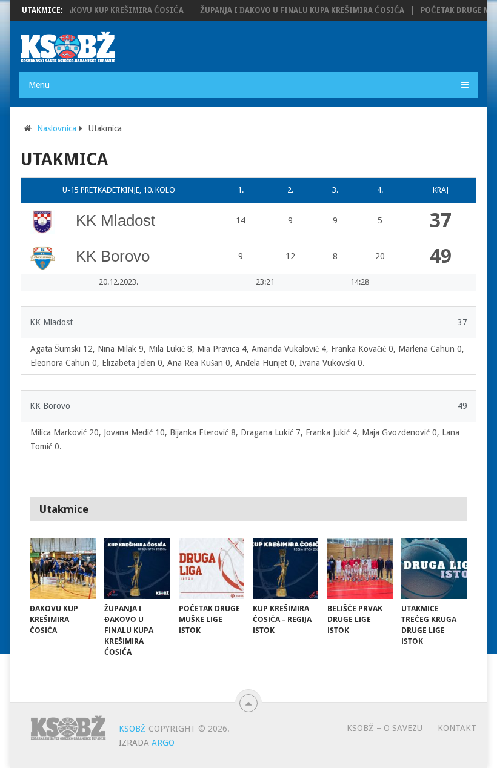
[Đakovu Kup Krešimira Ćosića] (62, 568)
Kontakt (457, 728)
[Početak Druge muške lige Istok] (211, 568)
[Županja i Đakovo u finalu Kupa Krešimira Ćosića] (137, 568)
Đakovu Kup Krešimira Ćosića (114, 10)
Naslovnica (56, 128)
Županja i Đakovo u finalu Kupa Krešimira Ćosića (294, 10)
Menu (39, 85)
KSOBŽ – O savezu (384, 728)
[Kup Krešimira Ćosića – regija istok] (285, 568)
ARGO (163, 742)
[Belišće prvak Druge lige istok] (360, 568)
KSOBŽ (132, 728)
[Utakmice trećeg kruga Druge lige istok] (434, 568)
